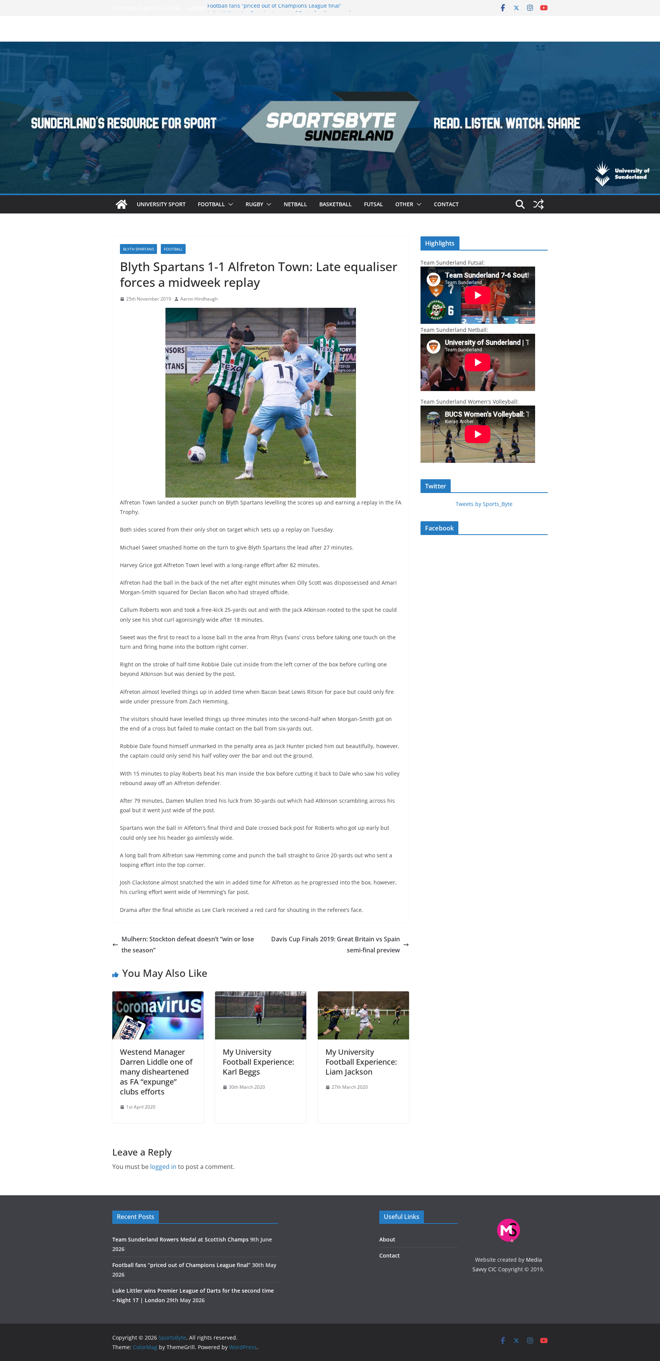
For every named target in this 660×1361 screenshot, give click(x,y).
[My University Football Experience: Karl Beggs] (260, 996)
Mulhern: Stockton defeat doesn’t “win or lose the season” (187, 944)
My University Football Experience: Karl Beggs (258, 1062)
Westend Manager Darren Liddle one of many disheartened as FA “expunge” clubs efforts (156, 1072)
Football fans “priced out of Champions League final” (274, 7)
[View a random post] (538, 204)
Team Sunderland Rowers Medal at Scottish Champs (180, 1239)
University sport (161, 204)
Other (404, 204)
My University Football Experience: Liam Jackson (361, 1062)
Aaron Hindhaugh (199, 299)
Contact (446, 204)
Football (211, 204)
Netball (295, 204)
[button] (229, 204)
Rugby (254, 204)
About (387, 1239)
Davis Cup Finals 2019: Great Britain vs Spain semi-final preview (335, 944)
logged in (163, 1166)
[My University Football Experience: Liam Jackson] (363, 996)
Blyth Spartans (138, 249)
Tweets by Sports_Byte (484, 504)
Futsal (373, 204)
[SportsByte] (121, 204)
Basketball (335, 204)
